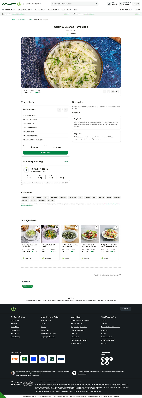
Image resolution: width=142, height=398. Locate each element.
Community (104, 330)
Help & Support (15, 320)
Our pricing (74, 333)
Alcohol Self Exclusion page (95, 391)
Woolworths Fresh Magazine (79, 340)
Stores (138, 9)
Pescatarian (25, 197)
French (80, 197)
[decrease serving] (59, 110)
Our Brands (104, 323)
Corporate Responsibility (108, 340)
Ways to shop (66, 9)
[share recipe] (108, 91)
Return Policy (15, 333)
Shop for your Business (48, 337)
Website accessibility (82, 374)
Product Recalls (15, 330)
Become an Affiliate (106, 337)
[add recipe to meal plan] (117, 91)
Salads (94, 197)
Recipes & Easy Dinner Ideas (79, 327)
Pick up (43, 323)
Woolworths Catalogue (77, 330)
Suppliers (103, 333)
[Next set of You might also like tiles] (118, 220)
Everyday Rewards (76, 323)
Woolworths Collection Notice (94, 396)
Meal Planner (75, 337)
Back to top (125, 308)
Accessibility (116, 396)
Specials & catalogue (24, 9)
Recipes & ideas (39, 9)
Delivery (43, 327)
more (66, 162)
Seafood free (54, 197)
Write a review (28, 286)
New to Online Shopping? (48, 333)
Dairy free (33, 200)
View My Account (46, 320)
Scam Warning (15, 337)
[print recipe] (104, 91)
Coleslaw (29, 19)
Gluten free (63, 197)
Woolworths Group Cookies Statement (78, 396)
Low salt (46, 197)
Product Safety (15, 327)
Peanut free (42, 200)
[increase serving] (66, 110)
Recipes (19, 19)
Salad (23, 19)
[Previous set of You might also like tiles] (114, 220)
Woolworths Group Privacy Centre (110, 327)
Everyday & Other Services (32, 3)
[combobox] (74, 4)
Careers (103, 320)
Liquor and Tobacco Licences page (90, 388)
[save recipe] (113, 91)
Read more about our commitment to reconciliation (27, 375)
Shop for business (125, 9)
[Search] (96, 3)
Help (75, 9)
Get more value (52, 9)
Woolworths (72, 34)
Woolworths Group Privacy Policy (60, 396)
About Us (103, 343)
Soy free (109, 197)
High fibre (101, 197)
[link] (71, 30)
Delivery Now (45, 330)
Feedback (14, 323)
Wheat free (117, 197)
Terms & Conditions (107, 396)
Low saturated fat (36, 197)
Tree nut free (72, 197)
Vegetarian (25, 200)
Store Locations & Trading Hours (80, 320)
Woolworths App (76, 343)
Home (13, 19)
